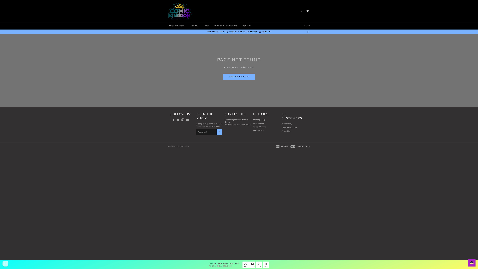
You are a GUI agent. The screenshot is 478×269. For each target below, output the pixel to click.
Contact (247, 26)
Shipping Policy (259, 120)
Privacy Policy (258, 123)
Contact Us (286, 131)
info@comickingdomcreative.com (238, 124)
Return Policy (287, 124)
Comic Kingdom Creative (181, 147)
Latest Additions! (176, 26)
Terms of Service (259, 127)
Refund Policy (258, 130)
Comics (194, 26)
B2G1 (207, 26)
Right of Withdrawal (289, 127)
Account (307, 26)
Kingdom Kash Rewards (225, 26)
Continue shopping (239, 77)
